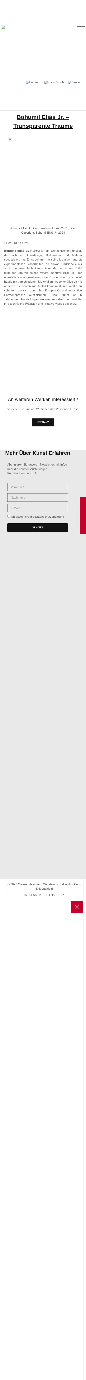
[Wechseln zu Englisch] (33, 82)
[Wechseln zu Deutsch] (75, 82)
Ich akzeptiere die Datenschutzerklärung (37, 516)
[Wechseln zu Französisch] (54, 82)
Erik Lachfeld (44, 888)
